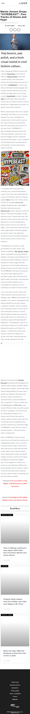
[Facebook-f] (5, 672)
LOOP (23, 3)
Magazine (15, 699)
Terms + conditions (15, 693)
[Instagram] (15, 672)
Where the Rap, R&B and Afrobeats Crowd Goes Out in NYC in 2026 (14, 653)
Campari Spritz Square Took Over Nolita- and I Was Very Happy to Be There (15, 601)
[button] (11, 29)
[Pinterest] (15, 677)
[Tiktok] (25, 672)
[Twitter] (10, 672)
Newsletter (15, 688)
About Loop (15, 682)
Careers (15, 696)
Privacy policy (15, 690)
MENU (3, 3)
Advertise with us (15, 685)
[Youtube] (20, 672)
